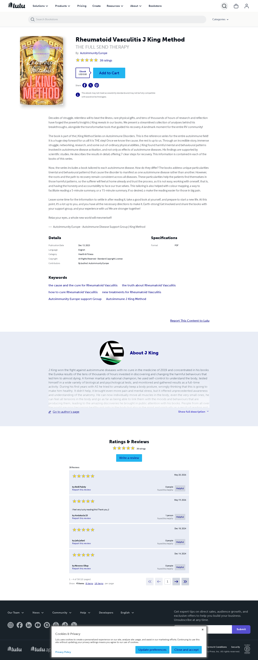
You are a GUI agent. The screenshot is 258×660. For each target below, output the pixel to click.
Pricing (81, 6)
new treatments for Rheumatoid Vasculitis (131, 292)
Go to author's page (66, 412)
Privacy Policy (63, 652)
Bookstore (155, 6)
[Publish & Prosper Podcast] (56, 625)
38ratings (106, 60)
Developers (106, 612)
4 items (80, 583)
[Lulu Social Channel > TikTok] (65, 625)
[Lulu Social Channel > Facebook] (20, 625)
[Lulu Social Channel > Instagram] (11, 625)
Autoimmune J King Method (126, 299)
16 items (99, 583)
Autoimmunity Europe (93, 53)
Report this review (81, 489)
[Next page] (176, 582)
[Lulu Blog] (47, 625)
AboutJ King (144, 353)
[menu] (47, 6)
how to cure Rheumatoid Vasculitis (73, 292)
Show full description (191, 411)
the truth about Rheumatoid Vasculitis (149, 285)
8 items (89, 583)
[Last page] (185, 582)
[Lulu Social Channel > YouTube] (38, 625)
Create (96, 6)
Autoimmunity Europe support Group (75, 299)
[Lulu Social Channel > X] (74, 625)
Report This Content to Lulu (189, 320)
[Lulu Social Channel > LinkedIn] (29, 625)
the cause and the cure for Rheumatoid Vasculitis (83, 285)
